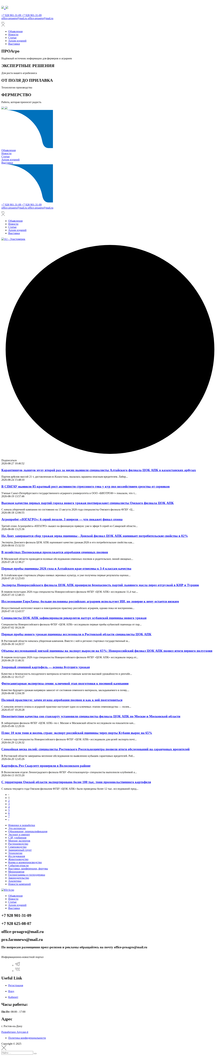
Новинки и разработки (21, 825)
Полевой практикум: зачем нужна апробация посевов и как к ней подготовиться (61, 700)
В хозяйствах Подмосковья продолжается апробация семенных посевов (54, 552)
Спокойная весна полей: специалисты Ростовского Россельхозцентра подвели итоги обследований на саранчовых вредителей (95, 749)
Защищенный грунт (20, 850)
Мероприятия (16, 871)
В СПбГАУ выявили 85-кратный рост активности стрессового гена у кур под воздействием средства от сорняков (85, 486)
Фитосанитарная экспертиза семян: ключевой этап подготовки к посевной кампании (65, 683)
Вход (11, 991)
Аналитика (14, 880)
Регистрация (15, 985)
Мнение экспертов (19, 840)
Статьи (12, 37)
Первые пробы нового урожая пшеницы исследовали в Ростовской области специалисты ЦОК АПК (76, 634)
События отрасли (18, 865)
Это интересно (17, 828)
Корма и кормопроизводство (25, 862)
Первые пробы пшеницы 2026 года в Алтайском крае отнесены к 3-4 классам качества (66, 568)
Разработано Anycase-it (14, 1032)
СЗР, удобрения (17, 837)
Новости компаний (19, 884)
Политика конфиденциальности (27, 1037)
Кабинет (13, 997)
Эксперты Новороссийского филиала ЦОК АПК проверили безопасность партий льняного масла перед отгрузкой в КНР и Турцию (100, 585)
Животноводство (18, 859)
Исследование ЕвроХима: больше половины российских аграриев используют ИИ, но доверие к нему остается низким (90, 601)
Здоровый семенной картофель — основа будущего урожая (45, 667)
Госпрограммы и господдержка (26, 874)
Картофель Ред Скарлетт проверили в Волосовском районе (45, 765)
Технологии (15, 853)
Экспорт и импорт (19, 834)
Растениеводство (18, 843)
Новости (13, 34)
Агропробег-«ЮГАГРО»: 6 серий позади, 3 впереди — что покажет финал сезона (62, 519)
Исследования (16, 856)
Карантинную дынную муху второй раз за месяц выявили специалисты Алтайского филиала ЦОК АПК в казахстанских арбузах (98, 470)
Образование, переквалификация (27, 831)
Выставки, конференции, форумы (28, 868)
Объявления (15, 31)
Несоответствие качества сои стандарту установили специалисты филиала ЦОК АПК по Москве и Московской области (90, 716)
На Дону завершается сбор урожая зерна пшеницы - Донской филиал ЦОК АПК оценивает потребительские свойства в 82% (94, 536)
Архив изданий (17, 40)
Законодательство (18, 877)
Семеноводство (17, 846)
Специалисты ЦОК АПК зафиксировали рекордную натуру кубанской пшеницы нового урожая (73, 618)
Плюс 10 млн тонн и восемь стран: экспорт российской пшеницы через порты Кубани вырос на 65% (76, 733)
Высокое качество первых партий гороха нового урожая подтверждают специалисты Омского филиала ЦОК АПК (87, 503)
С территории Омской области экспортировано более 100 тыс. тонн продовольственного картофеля (76, 782)
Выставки (14, 43)
